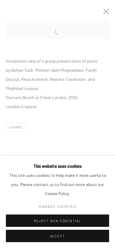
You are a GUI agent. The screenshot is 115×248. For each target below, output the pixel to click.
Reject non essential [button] (57, 221)
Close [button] (104, 13)
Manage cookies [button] (58, 206)
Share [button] (17, 127)
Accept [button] (57, 236)
